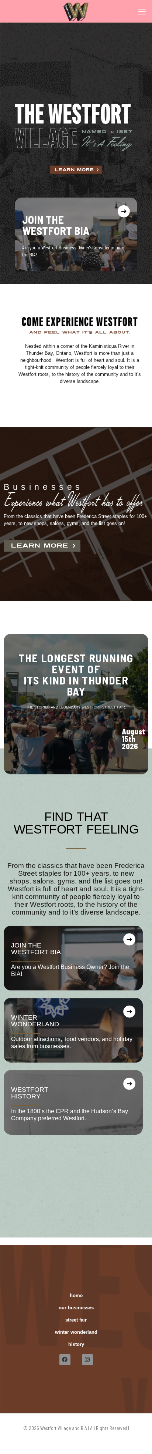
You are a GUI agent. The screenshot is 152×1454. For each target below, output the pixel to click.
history (76, 1344)
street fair (76, 1320)
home (76, 1295)
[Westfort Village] (76, 11)
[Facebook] (64, 1359)
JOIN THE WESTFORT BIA (55, 225)
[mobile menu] (142, 11)
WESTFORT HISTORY (29, 1093)
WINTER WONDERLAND (35, 1021)
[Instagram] (87, 1359)
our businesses (76, 1307)
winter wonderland (76, 1332)
